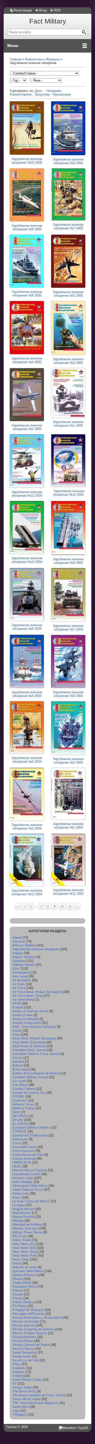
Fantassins (20, 1139)
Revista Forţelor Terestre (29, 1333)
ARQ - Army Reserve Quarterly (34, 1027)
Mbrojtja (18, 1220)
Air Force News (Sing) (27, 995)
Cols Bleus (20, 1085)
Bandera (18, 1061)
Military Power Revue (27, 1232)
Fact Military (47, 21)
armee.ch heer (22, 1015)
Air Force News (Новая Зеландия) (36, 992)
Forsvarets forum (24, 1147)
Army (16, 1034)
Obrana (17, 1279)
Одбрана (18, 961)
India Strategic (22, 1182)
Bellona (17, 1065)
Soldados (19, 1368)
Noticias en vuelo (24, 1267)
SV (14, 1383)
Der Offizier (20, 1116)
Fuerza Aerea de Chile (28, 1155)
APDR (16, 1003)
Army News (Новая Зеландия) (34, 1038)
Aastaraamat (21, 972)
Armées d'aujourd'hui (26, 1023)
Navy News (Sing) (25, 1251)
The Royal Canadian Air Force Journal (39, 1395)
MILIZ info (19, 1236)
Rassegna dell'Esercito (28, 1314)
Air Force (18, 988)
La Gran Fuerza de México (31, 1201)
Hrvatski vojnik (22, 1178)
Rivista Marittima (24, 1337)
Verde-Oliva (20, 1407)
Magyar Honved (23, 1209)
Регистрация (23, 10)
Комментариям (21, 94)
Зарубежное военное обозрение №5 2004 (68, 694)
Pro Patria (19, 1306)
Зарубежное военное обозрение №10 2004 (26, 559)
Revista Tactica (23, 1348)
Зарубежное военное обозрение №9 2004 (68, 561)
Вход (43, 10)
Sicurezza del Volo (25, 1360)
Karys (16, 1197)
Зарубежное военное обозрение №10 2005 (26, 160)
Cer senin (19, 1081)
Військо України (24, 945)
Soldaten (18, 1372)
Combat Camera (23, 1089)
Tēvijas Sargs (22, 1387)
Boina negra (20, 1069)
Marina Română (23, 1217)
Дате (38, 91)
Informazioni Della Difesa (30, 1186)
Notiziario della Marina (28, 1271)
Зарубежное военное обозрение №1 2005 (68, 423)
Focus (16, 1143)
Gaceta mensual (24, 1158)
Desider (17, 1120)
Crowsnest (19, 1100)
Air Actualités (21, 980)
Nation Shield (21, 1240)
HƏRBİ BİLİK (21, 1162)
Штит (16, 968)
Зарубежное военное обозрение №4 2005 (26, 360)
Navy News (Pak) (24, 1255)
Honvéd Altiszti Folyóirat (29, 1170)
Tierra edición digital (26, 1399)
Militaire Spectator (25, 1228)
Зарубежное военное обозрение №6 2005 (26, 293)
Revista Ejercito (23, 1325)
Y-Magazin (19, 1414)
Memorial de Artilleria (27, 1224)
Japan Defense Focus (27, 1189)
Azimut (17, 1058)
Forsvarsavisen (23, 1151)
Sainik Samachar (24, 1352)
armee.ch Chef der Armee (30, 1011)
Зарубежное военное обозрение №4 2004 (26, 759)
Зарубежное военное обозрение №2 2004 (26, 826)
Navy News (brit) (24, 1248)
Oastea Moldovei (24, 1275)
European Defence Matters (31, 1127)
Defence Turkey (23, 1108)
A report (17, 1007)
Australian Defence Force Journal (35, 1054)
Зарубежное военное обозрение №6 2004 (26, 694)
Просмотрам (62, 94)
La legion (18, 1205)
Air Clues (18, 984)
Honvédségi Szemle (26, 1174)
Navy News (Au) (23, 1244)
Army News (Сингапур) (28, 1042)
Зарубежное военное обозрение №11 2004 (68, 492)
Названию (54, 91)
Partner (17, 1290)
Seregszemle (21, 1356)
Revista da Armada (25, 1321)
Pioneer (17, 1294)
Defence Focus (23, 1104)
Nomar (17, 1263)
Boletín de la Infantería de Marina (35, 1073)
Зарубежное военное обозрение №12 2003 (26, 892)
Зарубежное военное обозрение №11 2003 (68, 891)
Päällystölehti (21, 1282)
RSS (57, 10)
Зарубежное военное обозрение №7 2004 (68, 627)
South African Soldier (27, 1379)
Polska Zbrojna (23, 1302)
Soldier (17, 1376)
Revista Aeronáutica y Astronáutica (37, 1317)
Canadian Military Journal (30, 1077)
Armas (17, 1030)
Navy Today (20, 1259)
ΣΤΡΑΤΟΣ (19, 1131)
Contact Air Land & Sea (29, 1092)
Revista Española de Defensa (33, 1329)
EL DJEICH (20, 1123)
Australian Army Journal (29, 1050)
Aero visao (20, 976)
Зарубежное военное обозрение (35, 949)
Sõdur (16, 1364)
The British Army (24, 1391)
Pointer (17, 1298)
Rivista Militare (22, 1341)
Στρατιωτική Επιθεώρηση (30, 1135)
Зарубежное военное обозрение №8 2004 (26, 626)
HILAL (16, 1166)
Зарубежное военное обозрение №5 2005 (68, 293)
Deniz (16, 1112)
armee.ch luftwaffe (25, 1019)
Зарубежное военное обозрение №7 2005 (68, 226)
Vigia (15, 1410)
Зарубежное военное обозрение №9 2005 (68, 161)
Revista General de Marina (31, 1345)
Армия (17, 937)
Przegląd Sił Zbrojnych (28, 1310)
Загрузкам (42, 94)
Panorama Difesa (24, 1286)
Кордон (17, 953)
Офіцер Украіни (23, 964)
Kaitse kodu (20, 1193)
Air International (23, 999)
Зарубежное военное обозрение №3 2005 (68, 361)
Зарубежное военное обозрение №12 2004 (26, 493)
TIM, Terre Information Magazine (35, 1403)
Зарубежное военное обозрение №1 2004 (68, 825)
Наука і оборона (24, 957)
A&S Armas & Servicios (29, 1046)
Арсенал (18, 941)
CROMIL (18, 1096)
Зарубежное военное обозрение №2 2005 (26, 427)
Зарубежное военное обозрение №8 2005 (26, 227)
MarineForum (21, 1213)
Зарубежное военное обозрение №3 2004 (68, 760)
